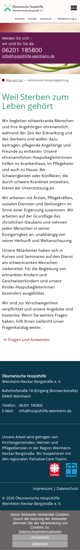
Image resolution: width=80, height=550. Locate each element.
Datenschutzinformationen (40, 532)
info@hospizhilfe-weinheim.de (28, 56)
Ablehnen (40, 544)
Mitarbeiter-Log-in (67, 18)
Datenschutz (67, 488)
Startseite (20, 18)
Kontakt (32, 18)
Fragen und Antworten (29, 339)
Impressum (46, 18)
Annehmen (40, 537)
